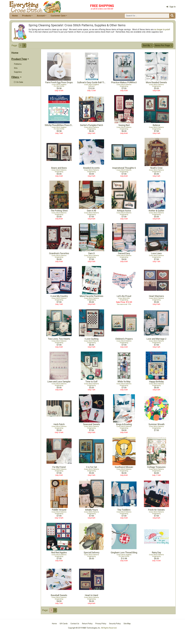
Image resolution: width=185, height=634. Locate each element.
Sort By (146, 45)
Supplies (18, 72)
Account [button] (41, 15)
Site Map (127, 624)
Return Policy (87, 624)
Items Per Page (162, 45)
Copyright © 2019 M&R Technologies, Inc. (84, 628)
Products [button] (26, 15)
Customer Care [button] (58, 15)
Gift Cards (64, 624)
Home (15, 15)
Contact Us (74, 624)
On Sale (18, 82)
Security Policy (115, 624)
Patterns (18, 64)
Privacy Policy (100, 624)
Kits (15, 68)
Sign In (173, 7)
